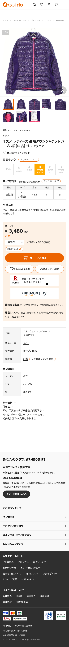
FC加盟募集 (22, 602)
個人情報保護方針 (23, 625)
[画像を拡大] (63, 90)
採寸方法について (51, 181)
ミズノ (6, 136)
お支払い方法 (9, 568)
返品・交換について (12, 573)
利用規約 (7, 625)
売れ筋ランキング (12, 508)
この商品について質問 (49, 269)
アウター (43, 331)
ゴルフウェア (29, 331)
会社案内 (7, 596)
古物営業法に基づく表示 (14, 635)
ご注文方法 (23, 562)
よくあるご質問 (10, 579)
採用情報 (44, 596)
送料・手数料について (30, 568)
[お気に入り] (19, 269)
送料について (13, 249)
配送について (39, 562)
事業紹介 (31, 596)
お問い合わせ (27, 579)
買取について (32, 573)
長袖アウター (29, 335)
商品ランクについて (29, 159)
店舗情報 (7, 602)
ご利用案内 (8, 562)
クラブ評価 (8, 517)
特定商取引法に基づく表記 (15, 630)
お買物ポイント (50, 573)
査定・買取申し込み (16, 493)
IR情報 (19, 596)
